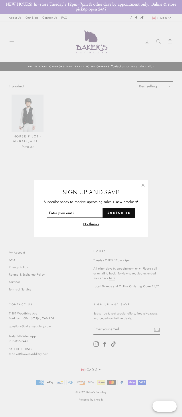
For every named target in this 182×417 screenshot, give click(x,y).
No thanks (91, 224)
